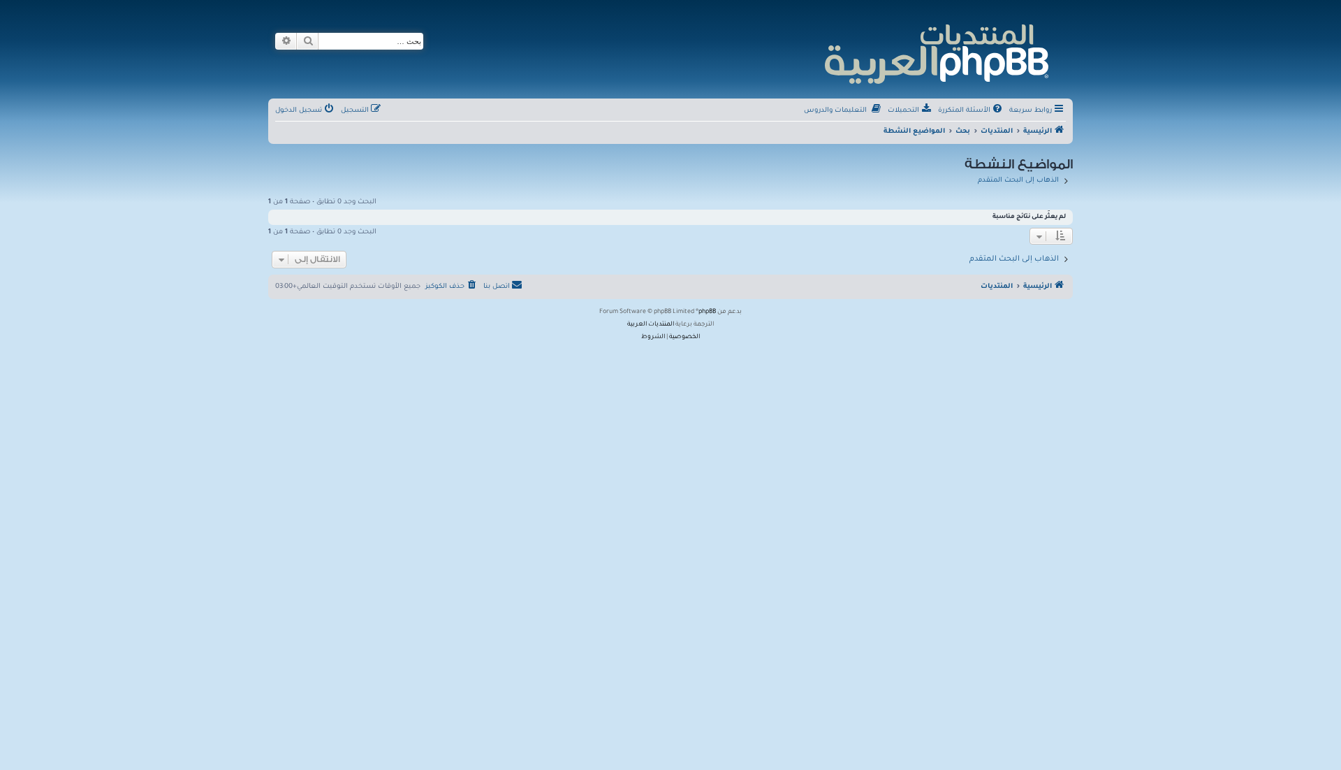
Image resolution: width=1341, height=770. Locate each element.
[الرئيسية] (935, 52)
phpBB (707, 312)
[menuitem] (971, 111)
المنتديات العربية (650, 324)
